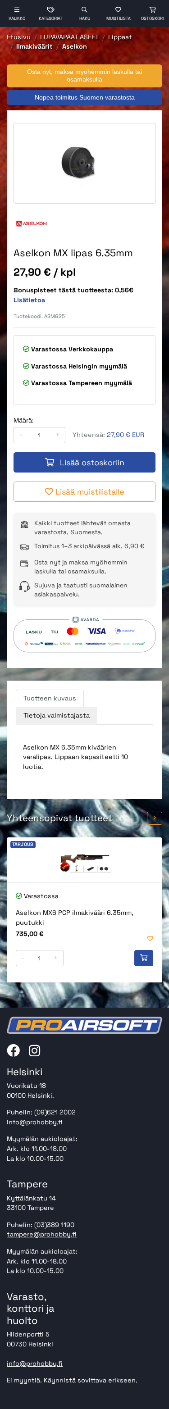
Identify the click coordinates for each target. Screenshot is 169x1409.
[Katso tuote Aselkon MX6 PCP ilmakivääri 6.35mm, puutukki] (84, 859)
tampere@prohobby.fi (42, 1234)
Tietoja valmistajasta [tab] (56, 715)
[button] (138, 818)
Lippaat (120, 37)
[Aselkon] (31, 222)
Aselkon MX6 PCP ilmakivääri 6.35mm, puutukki (74, 918)
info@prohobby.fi (35, 1122)
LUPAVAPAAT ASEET (69, 37)
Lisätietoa (29, 300)
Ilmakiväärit (34, 46)
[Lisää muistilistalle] (150, 939)
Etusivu (19, 37)
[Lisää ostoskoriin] (143, 958)
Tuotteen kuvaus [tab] (49, 698)
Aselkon (74, 46)
